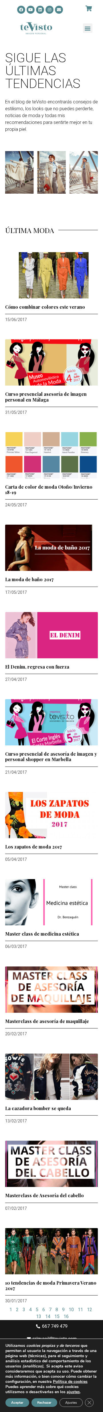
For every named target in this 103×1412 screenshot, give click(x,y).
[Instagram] (49, 10)
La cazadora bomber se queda (38, 1108)
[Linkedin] (40, 10)
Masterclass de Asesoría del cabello (44, 1195)
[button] (87, 28)
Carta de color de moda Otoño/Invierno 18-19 (48, 489)
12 (89, 1309)
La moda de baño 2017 (29, 579)
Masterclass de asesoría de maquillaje (47, 1021)
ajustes (73, 1392)
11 (80, 1309)
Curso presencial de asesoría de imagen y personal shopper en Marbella (51, 756)
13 (38, 1316)
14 (47, 1316)
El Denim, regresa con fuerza (37, 667)
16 (66, 1316)
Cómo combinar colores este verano (45, 307)
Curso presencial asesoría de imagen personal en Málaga (46, 396)
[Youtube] (31, 10)
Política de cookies (70, 1381)
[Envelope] (59, 10)
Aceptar (17, 1402)
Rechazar (44, 1402)
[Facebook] (21, 10)
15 (57, 1316)
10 (71, 1309)
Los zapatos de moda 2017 (33, 847)
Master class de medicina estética (42, 934)
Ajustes (71, 1402)
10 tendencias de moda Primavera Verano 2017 (50, 1285)
